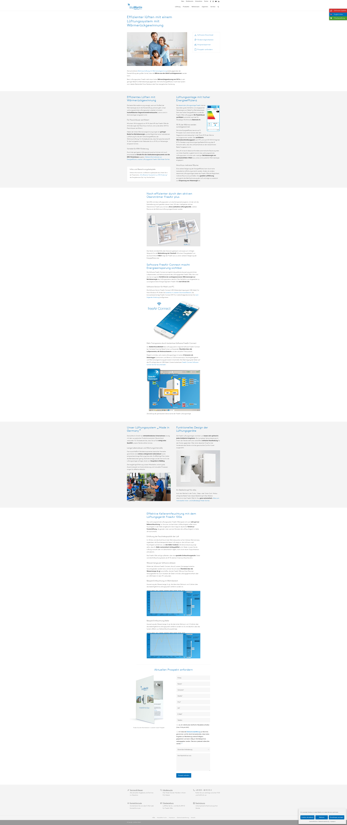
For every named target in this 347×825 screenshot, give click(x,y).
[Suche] (218, 7)
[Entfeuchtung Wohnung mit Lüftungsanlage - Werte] (173, 603)
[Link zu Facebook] (210, 1)
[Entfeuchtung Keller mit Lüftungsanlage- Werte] (173, 645)
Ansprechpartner (204, 45)
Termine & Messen (136, 790)
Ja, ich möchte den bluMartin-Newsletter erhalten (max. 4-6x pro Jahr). (192, 726)
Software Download (205, 35)
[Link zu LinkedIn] (218, 1)
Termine (206, 1)
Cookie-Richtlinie (313, 821)
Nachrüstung (200, 803)
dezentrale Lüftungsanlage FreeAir (190, 105)
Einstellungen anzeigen (336, 817)
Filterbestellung (168, 803)
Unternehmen (198, 1)
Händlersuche (189, 1)
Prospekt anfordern (205, 49)
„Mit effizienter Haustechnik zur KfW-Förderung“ (153, 175)
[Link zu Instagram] (213, 1)
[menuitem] (182, 1)
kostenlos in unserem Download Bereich (178, 292)
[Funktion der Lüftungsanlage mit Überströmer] (173, 229)
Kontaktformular (136, 803)
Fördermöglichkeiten (205, 40)
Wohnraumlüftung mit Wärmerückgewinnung (152, 71)
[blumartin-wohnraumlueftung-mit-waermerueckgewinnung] (136, 7)
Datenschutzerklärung (323, 821)
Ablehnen (321, 817)
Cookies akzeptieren (307, 817)
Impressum (333, 821)
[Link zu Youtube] (216, 1)
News (182, 1)
